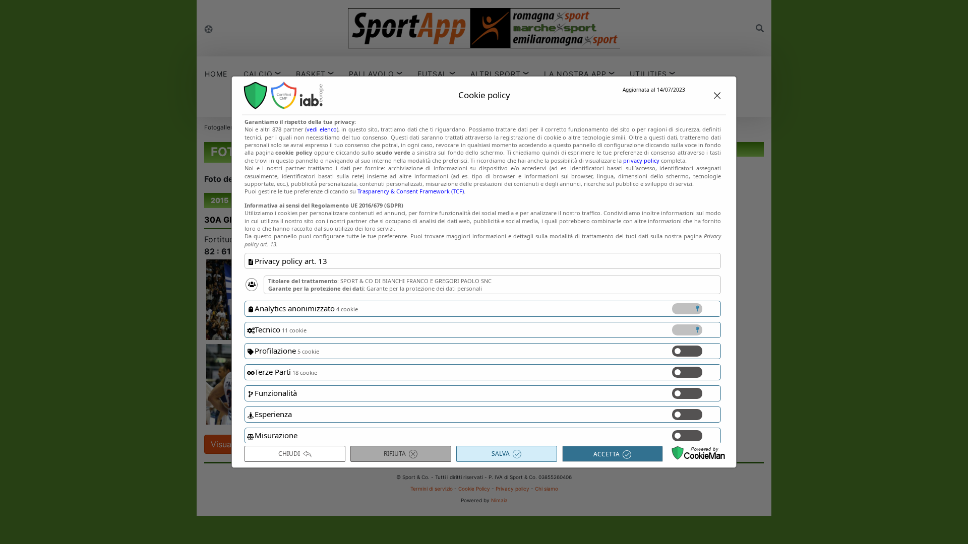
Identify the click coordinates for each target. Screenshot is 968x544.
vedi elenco (321, 129)
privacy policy (641, 160)
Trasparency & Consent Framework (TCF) (410, 191)
